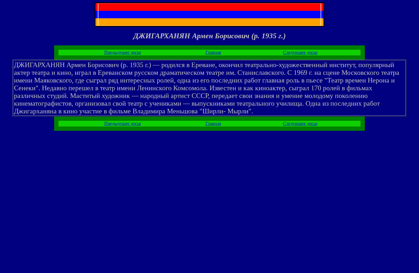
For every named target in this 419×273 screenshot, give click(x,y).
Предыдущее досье (122, 52)
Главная (213, 52)
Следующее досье (300, 52)
